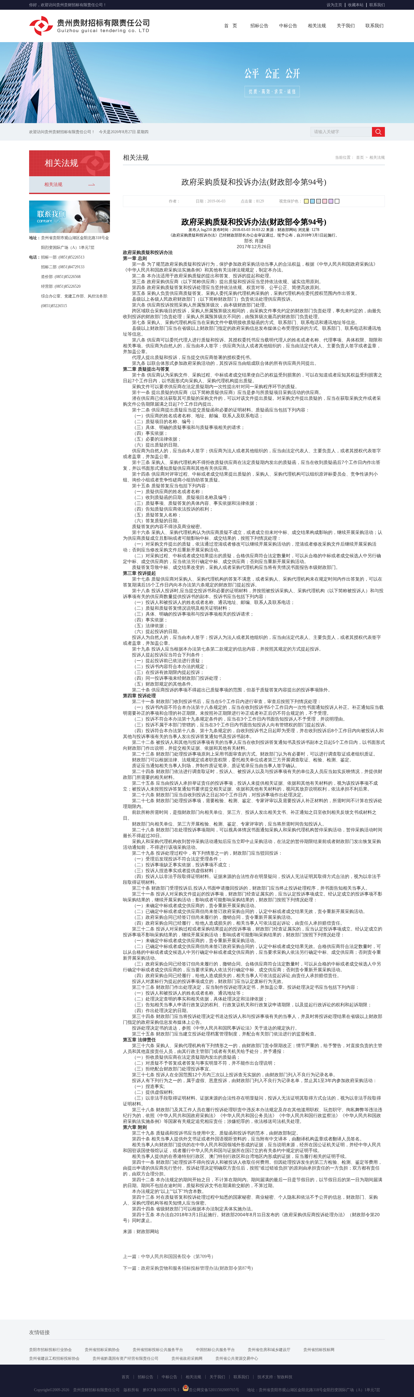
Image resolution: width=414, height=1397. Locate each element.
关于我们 (346, 25)
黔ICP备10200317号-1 (161, 1390)
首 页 (230, 25)
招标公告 (259, 25)
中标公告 (288, 25)
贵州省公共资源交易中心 (236, 1358)
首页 (360, 157)
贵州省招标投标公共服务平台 (158, 1349)
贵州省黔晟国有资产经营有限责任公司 (125, 1358)
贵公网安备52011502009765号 (214, 1390)
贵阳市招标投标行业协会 (50, 1349)
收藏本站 (356, 5)
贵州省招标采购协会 (102, 1349)
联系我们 (377, 5)
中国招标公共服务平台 (215, 1349)
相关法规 (317, 25)
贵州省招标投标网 (318, 1349)
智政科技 (284, 1377)
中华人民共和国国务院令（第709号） (178, 1256)
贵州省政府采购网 (186, 1358)
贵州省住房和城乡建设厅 (269, 1349)
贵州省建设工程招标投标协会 (54, 1358)
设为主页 (334, 5)
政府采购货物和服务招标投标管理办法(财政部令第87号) (197, 1268)
